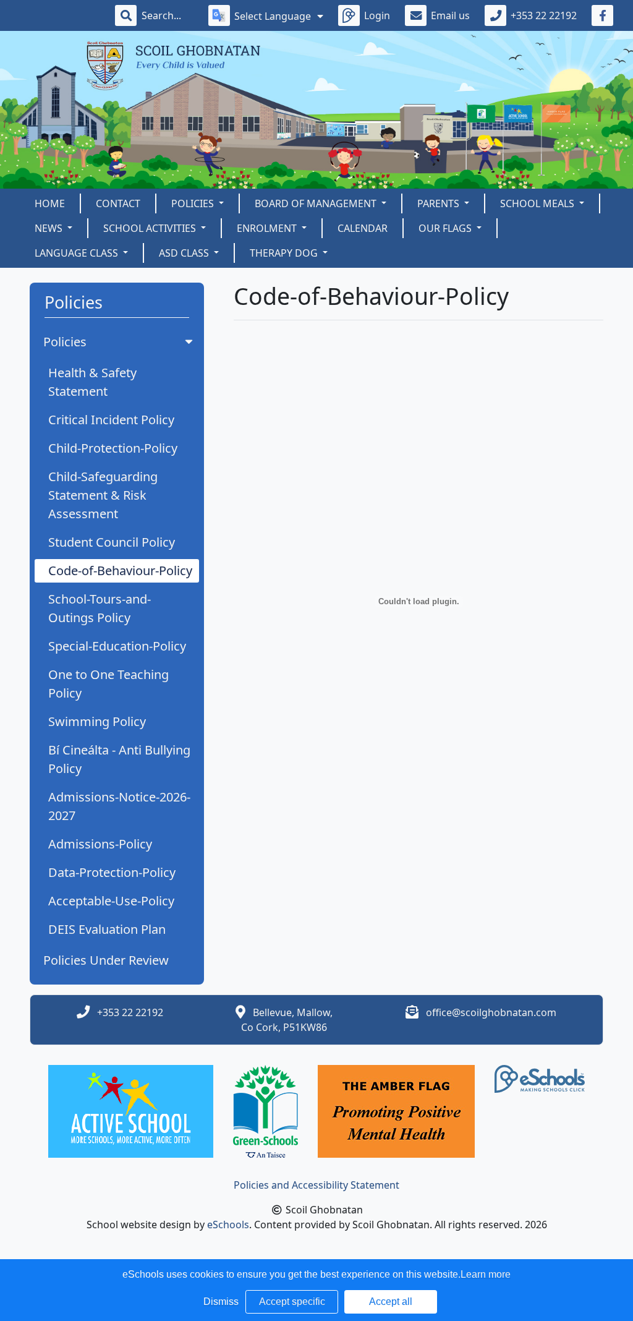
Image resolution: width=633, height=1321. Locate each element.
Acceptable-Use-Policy (111, 900)
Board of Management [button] (317, 203)
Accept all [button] (390, 1301)
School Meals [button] (538, 203)
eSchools (228, 1224)
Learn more (486, 1274)
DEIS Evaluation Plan (107, 929)
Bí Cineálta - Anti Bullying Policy (119, 759)
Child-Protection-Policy (112, 448)
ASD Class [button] (185, 253)
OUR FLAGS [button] (446, 228)
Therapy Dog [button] (285, 253)
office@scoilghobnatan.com (491, 1012)
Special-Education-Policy (117, 646)
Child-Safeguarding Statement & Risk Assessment (103, 495)
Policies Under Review (106, 960)
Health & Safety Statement (92, 382)
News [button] (50, 228)
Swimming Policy (97, 721)
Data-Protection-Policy (112, 872)
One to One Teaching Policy (108, 683)
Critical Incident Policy (111, 419)
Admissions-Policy (100, 844)
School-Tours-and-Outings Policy (99, 608)
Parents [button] (439, 203)
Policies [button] (193, 203)
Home (50, 203)
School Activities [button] (150, 228)
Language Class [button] (78, 253)
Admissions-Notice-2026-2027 (119, 806)
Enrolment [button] (268, 228)
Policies (65, 341)
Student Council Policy (111, 542)
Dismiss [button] (221, 1301)
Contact (118, 203)
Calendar (363, 228)
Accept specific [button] (292, 1301)
